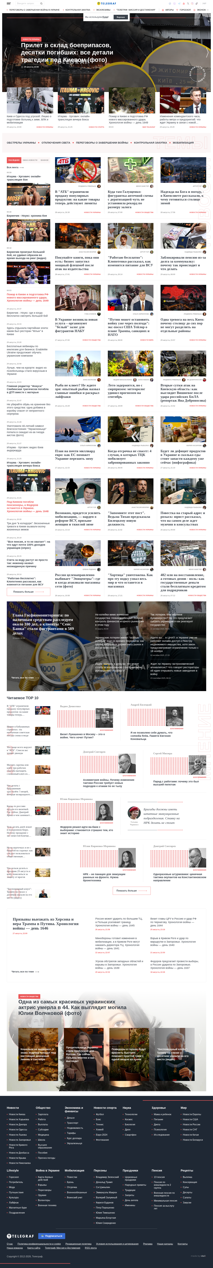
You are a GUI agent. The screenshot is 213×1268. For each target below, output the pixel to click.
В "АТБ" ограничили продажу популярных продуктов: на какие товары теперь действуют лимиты (77, 197)
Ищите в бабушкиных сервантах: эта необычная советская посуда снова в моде (18, 731)
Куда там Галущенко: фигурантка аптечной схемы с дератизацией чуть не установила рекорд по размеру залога (130, 199)
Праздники (130, 1170)
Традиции (130, 1190)
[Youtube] (184, 3)
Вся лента (12, 167)
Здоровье (159, 1107)
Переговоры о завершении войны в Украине (34, 10)
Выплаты (43, 1124)
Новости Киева (17, 1114)
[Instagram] (192, 3)
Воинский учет (74, 1197)
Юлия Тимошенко (105, 1212)
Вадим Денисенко (70, 706)
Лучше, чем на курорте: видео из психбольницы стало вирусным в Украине (27, 370)
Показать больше (23, 592)
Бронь (70, 1182)
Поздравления (17, 1212)
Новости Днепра (18, 1124)
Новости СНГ (190, 1129)
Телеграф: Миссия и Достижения (62, 1248)
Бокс (98, 1119)
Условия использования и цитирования (117, 1244)
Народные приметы (135, 1185)
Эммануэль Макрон (106, 1192)
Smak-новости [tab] (30, 160)
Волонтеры (44, 1200)
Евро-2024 (101, 1135)
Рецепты (187, 1170)
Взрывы (42, 1185)
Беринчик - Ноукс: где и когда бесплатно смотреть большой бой (27, 314)
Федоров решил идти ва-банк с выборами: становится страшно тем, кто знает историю (86, 830)
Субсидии (43, 1129)
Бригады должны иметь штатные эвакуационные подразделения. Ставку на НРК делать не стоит (162, 815)
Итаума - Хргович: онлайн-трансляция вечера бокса (23, 118)
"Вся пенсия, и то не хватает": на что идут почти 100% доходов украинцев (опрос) (28, 544)
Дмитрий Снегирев (94, 751)
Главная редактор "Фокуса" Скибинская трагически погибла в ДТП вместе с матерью (28, 389)
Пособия (42, 1153)
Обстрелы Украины (21, 142)
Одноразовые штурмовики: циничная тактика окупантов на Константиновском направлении (179, 877)
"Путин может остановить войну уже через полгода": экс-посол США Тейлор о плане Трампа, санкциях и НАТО (129, 327)
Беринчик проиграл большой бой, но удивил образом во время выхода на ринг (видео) (26, 255)
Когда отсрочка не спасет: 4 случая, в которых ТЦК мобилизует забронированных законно (129, 456)
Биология (130, 1124)
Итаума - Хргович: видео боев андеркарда (25, 449)
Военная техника (47, 1205)
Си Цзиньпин (103, 1187)
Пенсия (157, 1170)
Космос (129, 1119)
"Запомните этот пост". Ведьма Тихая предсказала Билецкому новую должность (129, 518)
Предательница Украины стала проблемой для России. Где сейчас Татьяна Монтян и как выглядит (82, 1054)
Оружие (42, 1195)
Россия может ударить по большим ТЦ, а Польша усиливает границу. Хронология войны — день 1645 (119, 922)
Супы (186, 1187)
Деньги (70, 1118)
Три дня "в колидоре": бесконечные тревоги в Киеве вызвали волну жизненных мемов (28, 526)
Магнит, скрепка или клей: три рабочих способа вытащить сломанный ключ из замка (18, 769)
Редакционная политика (78, 1244)
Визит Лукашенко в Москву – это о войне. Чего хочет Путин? (82, 736)
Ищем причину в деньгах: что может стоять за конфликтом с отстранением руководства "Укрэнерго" (118, 667)
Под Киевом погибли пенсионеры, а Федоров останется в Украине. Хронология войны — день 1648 (28, 506)
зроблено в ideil (198, 1256)
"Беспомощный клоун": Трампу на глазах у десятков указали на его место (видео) (19, 893)
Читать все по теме (22, 677)
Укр (204, 3)
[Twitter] (188, 3)
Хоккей (99, 1129)
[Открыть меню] (8, 3)
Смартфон (130, 1135)
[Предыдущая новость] (5, 53)
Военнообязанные (77, 1192)
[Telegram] (179, 3)
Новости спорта (45, 127)
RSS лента (91, 1248)
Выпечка (187, 1177)
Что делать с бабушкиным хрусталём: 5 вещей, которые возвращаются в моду (19, 790)
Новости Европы (192, 1114)
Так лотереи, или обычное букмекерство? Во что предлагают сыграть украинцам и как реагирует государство (171, 619)
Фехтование (102, 1140)
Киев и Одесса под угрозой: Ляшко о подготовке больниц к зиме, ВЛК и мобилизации (68, 52)
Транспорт (72, 1123)
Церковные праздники (131, 1178)
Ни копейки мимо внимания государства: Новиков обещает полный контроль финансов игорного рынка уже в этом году (119, 619)
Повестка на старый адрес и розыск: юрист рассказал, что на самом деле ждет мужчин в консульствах (183, 518)
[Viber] (174, 3)
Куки (105, 17)
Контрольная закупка (77, 10)
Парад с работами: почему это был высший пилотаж (176, 783)
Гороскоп (185, 10)
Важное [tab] (45, 160)
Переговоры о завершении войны (102, 142)
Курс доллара (74, 1138)
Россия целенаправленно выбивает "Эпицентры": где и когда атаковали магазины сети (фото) (77, 580)
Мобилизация (183, 142)
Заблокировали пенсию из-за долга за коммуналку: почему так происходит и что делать (183, 263)
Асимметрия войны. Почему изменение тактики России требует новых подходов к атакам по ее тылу (108, 783)
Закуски (187, 1202)
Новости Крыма (17, 1158)
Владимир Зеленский (107, 1177)
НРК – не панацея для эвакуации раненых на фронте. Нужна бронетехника (104, 877)
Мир (184, 1107)
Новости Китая (191, 1135)
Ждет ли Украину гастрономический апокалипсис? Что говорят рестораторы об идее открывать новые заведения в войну (174, 668)
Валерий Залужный (106, 1197)
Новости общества (144, 212)
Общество (43, 1107)
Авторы (169, 10)
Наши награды (165, 1244)
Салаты (187, 1197)
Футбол (100, 1114)
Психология (160, 1129)
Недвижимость (75, 1128)
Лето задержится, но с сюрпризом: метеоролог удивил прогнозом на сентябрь (126, 391)
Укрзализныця (74, 1143)
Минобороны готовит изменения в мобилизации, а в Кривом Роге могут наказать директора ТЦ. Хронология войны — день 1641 (117, 943)
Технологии (131, 1114)
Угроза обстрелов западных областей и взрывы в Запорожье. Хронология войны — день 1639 (119, 965)
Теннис (100, 1124)
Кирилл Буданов (104, 1202)
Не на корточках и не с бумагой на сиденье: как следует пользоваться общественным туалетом (20, 852)
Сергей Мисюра (162, 753)
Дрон (127, 1129)
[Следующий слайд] (208, 10)
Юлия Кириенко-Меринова (76, 799)
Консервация (190, 1182)
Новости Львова (18, 1135)
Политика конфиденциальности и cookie (39, 1244)
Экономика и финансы (74, 1109)
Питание (158, 1119)
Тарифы (71, 1133)
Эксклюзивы (103, 10)
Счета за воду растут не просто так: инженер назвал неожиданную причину (27, 563)
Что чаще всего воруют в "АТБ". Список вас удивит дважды (19, 750)
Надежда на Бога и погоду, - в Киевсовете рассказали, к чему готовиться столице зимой (182, 197)
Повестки (72, 1177)
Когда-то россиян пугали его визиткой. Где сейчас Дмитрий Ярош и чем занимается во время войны (19, 811)
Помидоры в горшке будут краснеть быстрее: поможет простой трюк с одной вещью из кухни (129, 1054)
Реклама (147, 1244)
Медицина (43, 1135)
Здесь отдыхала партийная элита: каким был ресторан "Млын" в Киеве (27, 331)
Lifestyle (13, 1170)
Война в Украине (48, 1170)
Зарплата (43, 1114)
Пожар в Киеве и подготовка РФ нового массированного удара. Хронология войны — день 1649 (77, 119)
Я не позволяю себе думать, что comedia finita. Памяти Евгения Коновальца (151, 735)
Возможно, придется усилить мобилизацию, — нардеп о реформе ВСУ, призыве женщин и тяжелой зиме (78, 518)
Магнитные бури (18, 1207)
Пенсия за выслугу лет (164, 1207)
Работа (42, 1119)
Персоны (100, 1170)
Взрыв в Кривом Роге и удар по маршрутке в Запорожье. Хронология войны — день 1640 (173, 942)
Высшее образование (45, 1146)
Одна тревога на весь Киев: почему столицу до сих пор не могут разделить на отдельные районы (182, 325)
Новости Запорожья (20, 1140)
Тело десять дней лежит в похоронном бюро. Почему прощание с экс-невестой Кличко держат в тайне (19, 831)
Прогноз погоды (46, 1158)
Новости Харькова (19, 1119)
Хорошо (121, 17)
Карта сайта (33, 1248)
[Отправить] (41, 3)
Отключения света (56, 142)
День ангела (131, 1200)
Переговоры (44, 1190)
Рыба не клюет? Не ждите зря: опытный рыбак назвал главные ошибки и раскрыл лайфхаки (77, 391)
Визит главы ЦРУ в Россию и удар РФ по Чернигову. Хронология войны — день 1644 (173, 922)
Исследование (162, 1135)
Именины (130, 1205)
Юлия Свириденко (106, 1223)
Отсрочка (72, 1187)
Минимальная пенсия (165, 1200)
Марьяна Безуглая (106, 1218)
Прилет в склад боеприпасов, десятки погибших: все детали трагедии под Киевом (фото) (183, 119)
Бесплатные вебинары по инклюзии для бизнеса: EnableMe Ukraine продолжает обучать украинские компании (27, 351)
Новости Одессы (18, 1129)
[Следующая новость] (207, 53)
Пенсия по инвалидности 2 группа (162, 1185)
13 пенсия (159, 1177)
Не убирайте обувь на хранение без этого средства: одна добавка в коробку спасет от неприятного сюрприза (28, 409)
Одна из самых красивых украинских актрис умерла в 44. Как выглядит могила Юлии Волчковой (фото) (72, 1007)
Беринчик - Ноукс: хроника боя (27, 215)
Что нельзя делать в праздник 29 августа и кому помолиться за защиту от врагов (18, 872)
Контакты (183, 1244)
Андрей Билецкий (141, 704)
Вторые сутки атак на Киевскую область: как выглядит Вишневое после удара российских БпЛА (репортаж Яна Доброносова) (183, 392)
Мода (12, 1187)
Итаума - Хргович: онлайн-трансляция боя (24, 178)
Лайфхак (14, 1202)
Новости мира (146, 340)
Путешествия (16, 1192)
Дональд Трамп (104, 1182)
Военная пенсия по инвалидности (164, 1194)
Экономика (203, 10)
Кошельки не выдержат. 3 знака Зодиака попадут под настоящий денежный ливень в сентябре (38, 1054)
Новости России (191, 1124)
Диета (157, 1124)
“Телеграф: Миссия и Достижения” (135, 10)
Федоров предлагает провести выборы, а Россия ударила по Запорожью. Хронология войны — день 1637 (174, 965)
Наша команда (15, 1248)
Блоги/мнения (106, 730)
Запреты (129, 1195)
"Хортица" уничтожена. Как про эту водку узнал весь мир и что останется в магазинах (130, 580)
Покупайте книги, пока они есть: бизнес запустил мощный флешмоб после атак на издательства (77, 263)
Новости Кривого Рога (18, 1146)
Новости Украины (147, 127)
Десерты (187, 1192)
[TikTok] (196, 3)
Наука (127, 1107)
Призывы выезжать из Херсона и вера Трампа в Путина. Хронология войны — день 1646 (46, 923)
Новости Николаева (20, 1163)
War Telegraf (97, 127)
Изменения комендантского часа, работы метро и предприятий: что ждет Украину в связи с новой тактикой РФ (129, 119)
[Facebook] (170, 3)
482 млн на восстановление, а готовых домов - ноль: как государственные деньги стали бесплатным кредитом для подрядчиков (183, 582)
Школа (41, 1140)
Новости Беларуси (193, 1140)
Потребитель (16, 1182)
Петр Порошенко (105, 1207)
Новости (13, 1107)
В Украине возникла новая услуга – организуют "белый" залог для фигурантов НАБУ (76, 325)
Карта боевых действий (45, 1178)
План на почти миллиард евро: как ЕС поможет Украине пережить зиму (75, 455)
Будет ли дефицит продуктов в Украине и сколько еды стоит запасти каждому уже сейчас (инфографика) (183, 456)
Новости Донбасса (19, 1153)
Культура (14, 1197)
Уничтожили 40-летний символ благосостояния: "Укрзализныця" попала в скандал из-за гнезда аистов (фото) (26, 431)
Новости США (190, 1119)
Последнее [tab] (14, 160)
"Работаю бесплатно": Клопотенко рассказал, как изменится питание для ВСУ (25, 581)
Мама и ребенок (162, 1114)
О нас (10, 1244)
